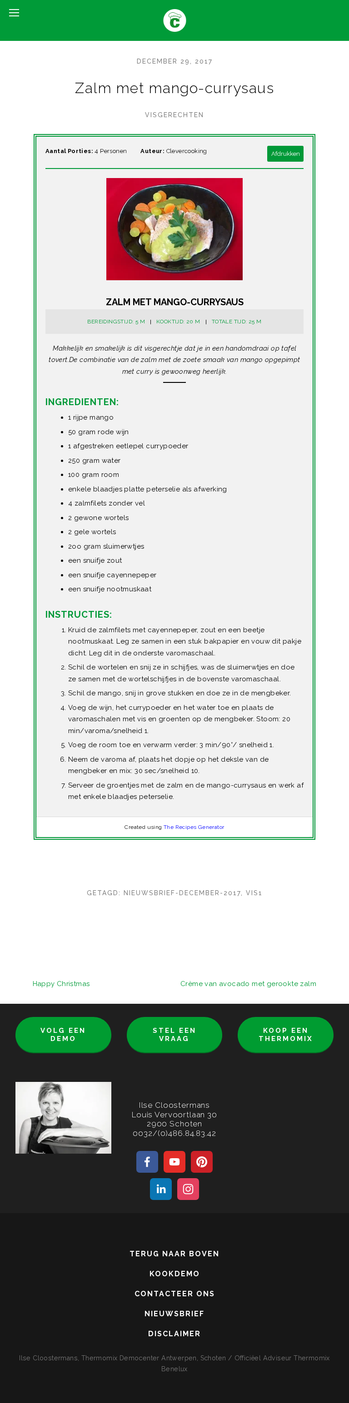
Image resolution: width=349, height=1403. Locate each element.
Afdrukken (285, 153)
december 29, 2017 (175, 61)
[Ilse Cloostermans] (202, 1162)
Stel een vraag (174, 1034)
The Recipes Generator (194, 827)
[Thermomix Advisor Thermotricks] (174, 1162)
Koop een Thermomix (286, 1034)
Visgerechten (174, 115)
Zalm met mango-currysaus (174, 87)
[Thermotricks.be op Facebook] (147, 1162)
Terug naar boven (174, 1253)
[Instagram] (188, 1189)
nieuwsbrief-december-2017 (182, 893)
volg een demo (63, 1034)
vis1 (254, 893)
